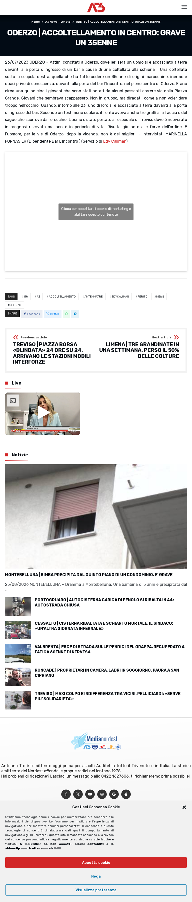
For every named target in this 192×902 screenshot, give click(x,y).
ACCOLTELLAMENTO (62, 296)
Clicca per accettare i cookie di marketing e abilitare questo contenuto (96, 212)
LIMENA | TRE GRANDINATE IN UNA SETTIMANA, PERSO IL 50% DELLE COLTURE (139, 347)
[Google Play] (114, 794)
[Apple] (126, 794)
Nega (96, 876)
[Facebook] (66, 794)
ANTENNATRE (93, 296)
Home (36, 21)
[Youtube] (90, 794)
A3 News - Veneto (57, 21)
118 (26, 296)
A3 (38, 296)
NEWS (160, 296)
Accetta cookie (96, 862)
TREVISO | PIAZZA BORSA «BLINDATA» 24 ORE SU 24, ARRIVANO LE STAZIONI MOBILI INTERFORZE (52, 350)
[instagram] (102, 794)
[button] (184, 807)
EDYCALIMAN (120, 296)
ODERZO (15, 305)
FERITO (143, 296)
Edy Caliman (114, 141)
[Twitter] (78, 794)
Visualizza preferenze (96, 890)
